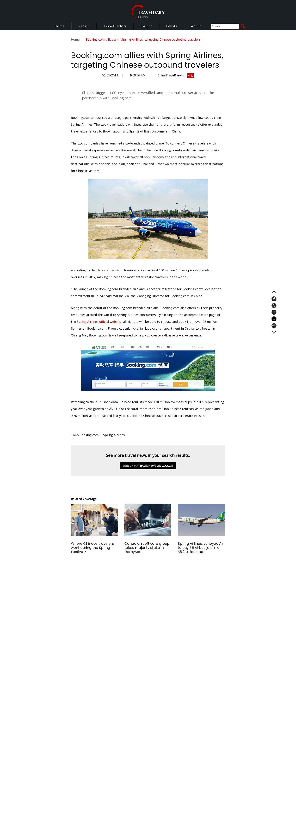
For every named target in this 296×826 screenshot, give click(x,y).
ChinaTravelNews (170, 75)
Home (59, 26)
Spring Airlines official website (99, 321)
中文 (190, 75)
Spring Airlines (114, 435)
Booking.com (89, 435)
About (196, 26)
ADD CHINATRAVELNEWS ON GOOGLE (148, 466)
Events (171, 26)
